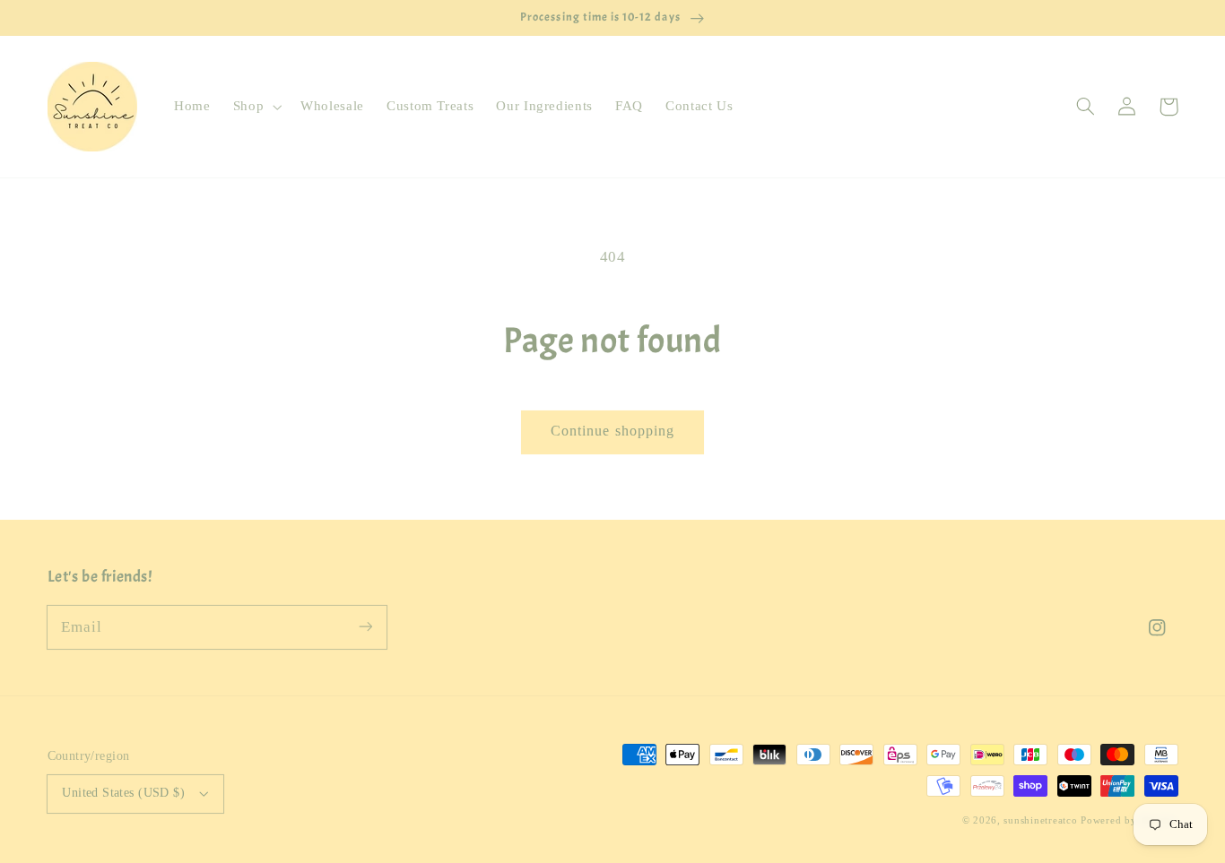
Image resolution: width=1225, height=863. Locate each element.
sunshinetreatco (1040, 820)
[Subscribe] (365, 626)
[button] (255, 106)
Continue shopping (612, 430)
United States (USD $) (123, 792)
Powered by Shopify (1129, 820)
